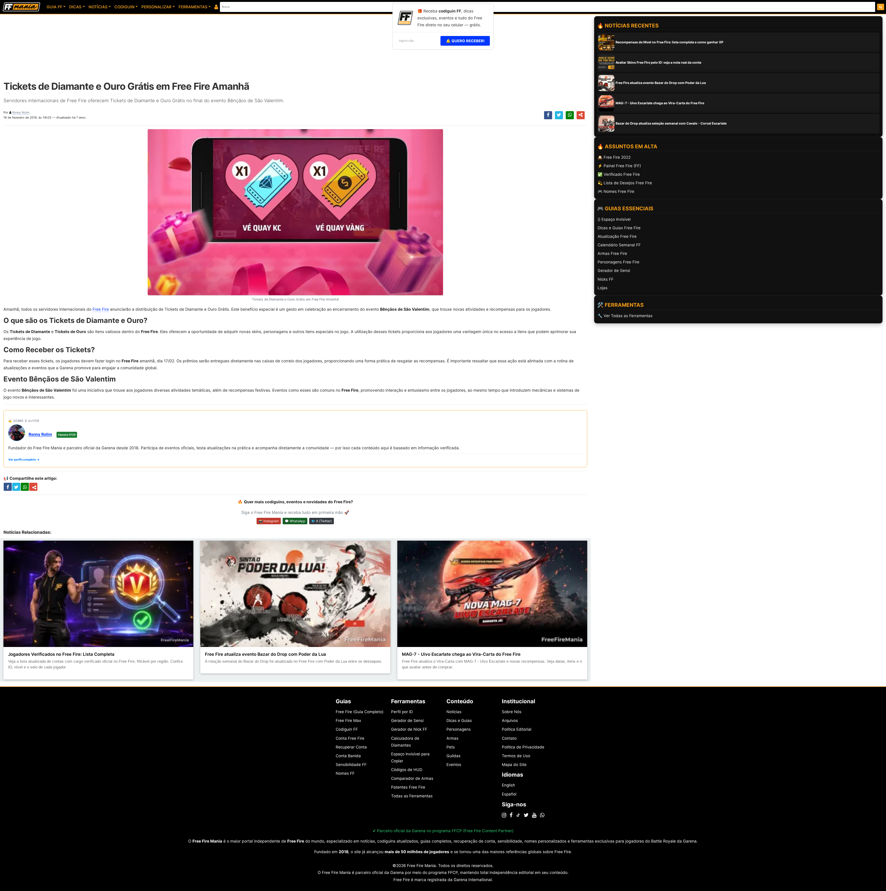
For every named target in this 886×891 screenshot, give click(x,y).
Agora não (406, 40)
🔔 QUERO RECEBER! (465, 41)
